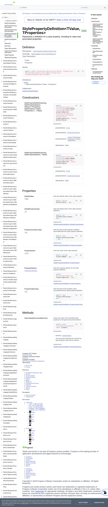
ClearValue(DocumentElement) (36, 318)
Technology (29, 458)
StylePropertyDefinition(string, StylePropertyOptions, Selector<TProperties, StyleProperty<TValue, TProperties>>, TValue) (35, 107)
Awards (28, 460)
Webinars (28, 382)
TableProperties (9, 55)
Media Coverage (31, 463)
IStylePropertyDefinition (30, 91)
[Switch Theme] (105, 7)
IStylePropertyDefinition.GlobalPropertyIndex (68, 224)
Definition (28, 47)
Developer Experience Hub (34, 372)
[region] (54, 502)
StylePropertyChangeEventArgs (10, 26)
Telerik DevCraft (27, 355)
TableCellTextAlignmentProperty (10, 51)
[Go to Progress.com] (27, 448)
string (68, 128)
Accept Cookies (83, 502)
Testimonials (29, 396)
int (26, 211)
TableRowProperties (10, 57)
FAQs (27, 389)
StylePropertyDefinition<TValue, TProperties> (10, 35)
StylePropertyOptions (10, 40)
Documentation (30, 376)
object (26, 82)
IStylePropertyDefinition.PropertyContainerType (69, 245)
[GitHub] (30, 423)
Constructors (30, 97)
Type (26, 232)
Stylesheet (7, 43)
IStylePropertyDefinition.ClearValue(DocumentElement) (72, 347)
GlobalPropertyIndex (32, 209)
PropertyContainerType (33, 230)
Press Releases (30, 461)
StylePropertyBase (10, 23)
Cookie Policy (24, 503)
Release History (30, 377)
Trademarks (39, 491)
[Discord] (30, 425)
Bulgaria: (37, 408)
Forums (28, 379)
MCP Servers (26, 361)
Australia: (37, 410)
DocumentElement (66, 335)
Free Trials (29, 365)
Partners (28, 385)
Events (28, 388)
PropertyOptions (30, 268)
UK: (36, 405)
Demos (28, 374)
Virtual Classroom (31, 386)
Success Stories (30, 395)
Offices (28, 466)
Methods (28, 312)
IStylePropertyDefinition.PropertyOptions (67, 283)
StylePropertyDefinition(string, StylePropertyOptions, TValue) (35, 154)
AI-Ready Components (37, 361)
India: (36, 407)
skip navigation (9, 4)
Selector (70, 137)
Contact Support (96, 82)
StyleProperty (72, 139)
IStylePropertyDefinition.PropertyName (66, 263)
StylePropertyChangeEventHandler (10, 30)
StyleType (7, 46)
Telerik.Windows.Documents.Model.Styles (44, 13)
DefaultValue (29, 196)
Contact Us (29, 402)
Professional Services (32, 383)
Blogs (27, 380)
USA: (36, 404)
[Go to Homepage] (14, 4)
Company (29, 457)
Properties (29, 190)
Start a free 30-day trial (68, 20)
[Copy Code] (83, 71)
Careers (28, 464)
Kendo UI (25, 358)
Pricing (28, 367)
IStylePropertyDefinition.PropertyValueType (68, 304)
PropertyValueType (31, 289)
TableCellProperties (10, 48)
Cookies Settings (99, 502)
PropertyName (29, 251)
